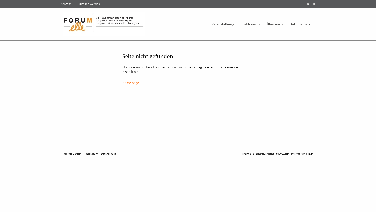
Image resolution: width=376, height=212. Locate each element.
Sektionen (250, 24)
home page (130, 83)
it (314, 4)
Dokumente (298, 24)
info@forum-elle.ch (302, 153)
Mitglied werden (89, 4)
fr (307, 4)
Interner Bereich (72, 153)
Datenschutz (108, 153)
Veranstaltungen (224, 24)
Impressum (91, 153)
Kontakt (66, 4)
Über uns (273, 24)
